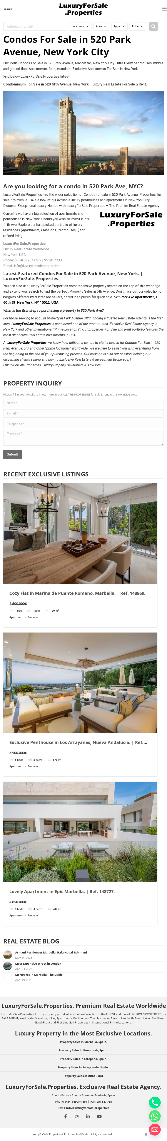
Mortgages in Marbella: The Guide (39, 975)
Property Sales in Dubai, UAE (83, 1076)
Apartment (133, 297)
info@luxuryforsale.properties (87, 1108)
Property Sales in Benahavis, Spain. (83, 1050)
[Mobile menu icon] (164, 9)
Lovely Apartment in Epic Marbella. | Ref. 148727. (62, 891)
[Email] (155, 1130)
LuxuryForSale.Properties (27, 343)
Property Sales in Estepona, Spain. (83, 1059)
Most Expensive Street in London (38, 963)
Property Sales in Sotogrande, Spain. (83, 1067)
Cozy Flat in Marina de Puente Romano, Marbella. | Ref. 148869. (77, 593)
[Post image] (7, 954)
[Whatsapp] (155, 1116)
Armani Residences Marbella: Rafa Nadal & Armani (51, 952)
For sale (33, 617)
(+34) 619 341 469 (76, 1101)
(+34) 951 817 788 (101, 1101)
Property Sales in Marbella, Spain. (83, 1042)
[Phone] (155, 1103)
